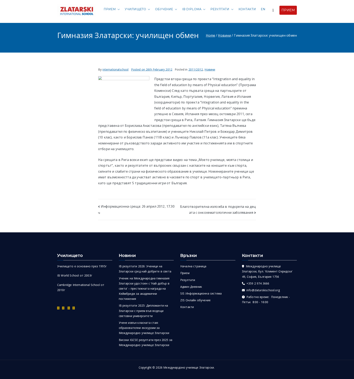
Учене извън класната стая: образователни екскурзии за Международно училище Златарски (144, 328)
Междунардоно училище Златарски (188, 367)
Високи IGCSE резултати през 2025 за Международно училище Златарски (145, 342)
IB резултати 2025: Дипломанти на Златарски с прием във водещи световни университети (143, 311)
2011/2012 (195, 69)
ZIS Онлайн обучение (195, 300)
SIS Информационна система (201, 293)
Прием (110, 9)
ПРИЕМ (288, 10)
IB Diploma (192, 9)
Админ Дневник (191, 287)
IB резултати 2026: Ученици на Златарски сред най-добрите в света (145, 268)
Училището (135, 9)
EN (263, 9)
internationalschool (115, 69)
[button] (118, 9)
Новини (209, 69)
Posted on (151, 69)
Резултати (219, 9)
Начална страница (193, 266)
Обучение (164, 9)
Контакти (247, 9)
